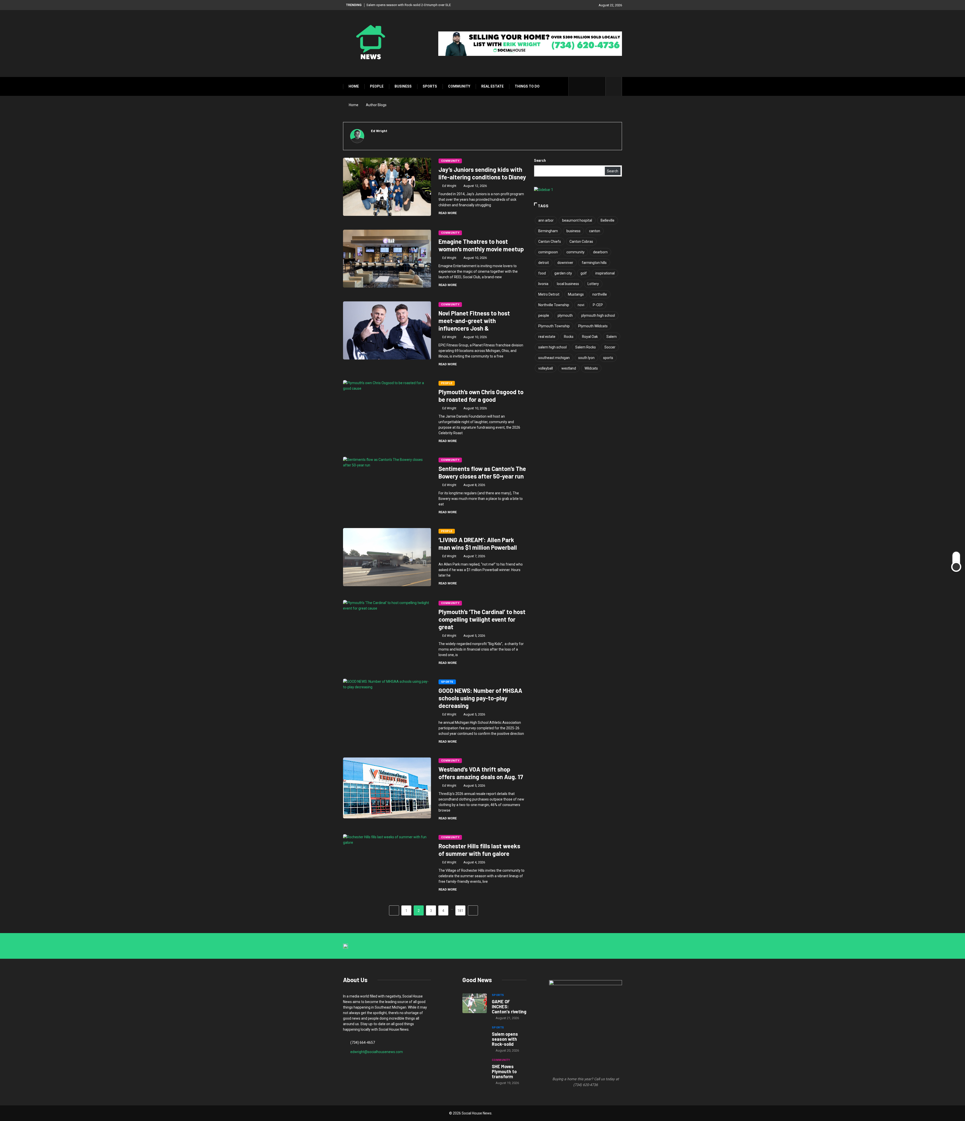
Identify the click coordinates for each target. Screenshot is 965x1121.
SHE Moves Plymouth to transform (504, 1071)
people (543, 315)
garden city (563, 273)
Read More (448, 213)
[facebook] (575, 86)
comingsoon (548, 252)
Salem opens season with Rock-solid (505, 1039)
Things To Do (527, 86)
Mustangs (576, 294)
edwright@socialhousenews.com (376, 1052)
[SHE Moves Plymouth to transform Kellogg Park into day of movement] (474, 1068)
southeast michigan (554, 358)
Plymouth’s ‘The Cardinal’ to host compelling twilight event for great (482, 619)
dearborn (600, 252)
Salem (611, 337)
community (575, 252)
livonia (543, 284)
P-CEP (598, 305)
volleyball (545, 368)
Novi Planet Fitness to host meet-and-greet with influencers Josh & (474, 320)
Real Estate (492, 86)
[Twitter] (583, 86)
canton (594, 231)
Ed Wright (449, 186)
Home (354, 86)
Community (459, 86)
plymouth (565, 315)
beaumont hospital (577, 220)
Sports (430, 86)
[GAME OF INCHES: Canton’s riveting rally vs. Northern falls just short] (474, 1003)
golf (584, 273)
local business (568, 284)
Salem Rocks (585, 347)
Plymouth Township (554, 326)
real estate (546, 337)
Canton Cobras (581, 241)
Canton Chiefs (549, 241)
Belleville (607, 220)
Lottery (593, 284)
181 (460, 911)
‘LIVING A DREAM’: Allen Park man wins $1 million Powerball (478, 543)
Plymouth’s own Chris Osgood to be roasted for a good (481, 395)
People (376, 86)
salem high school (552, 347)
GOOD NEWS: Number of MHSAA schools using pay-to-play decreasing (480, 698)
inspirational (605, 273)
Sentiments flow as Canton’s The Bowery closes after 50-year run (482, 472)
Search (540, 160)
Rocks (568, 337)
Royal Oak (590, 337)
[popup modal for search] (614, 86)
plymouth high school (598, 315)
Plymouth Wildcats (593, 326)
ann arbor (546, 220)
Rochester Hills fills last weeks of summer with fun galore (479, 849)
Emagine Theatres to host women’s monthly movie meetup (481, 245)
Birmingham (548, 231)
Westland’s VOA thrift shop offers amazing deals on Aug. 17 (481, 773)
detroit (543, 263)
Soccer (609, 347)
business (573, 231)
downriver (565, 263)
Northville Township (553, 305)
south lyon (586, 358)
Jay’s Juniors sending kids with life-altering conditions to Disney (482, 173)
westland (568, 368)
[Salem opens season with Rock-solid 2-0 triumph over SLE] (474, 1036)
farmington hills (594, 263)
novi (581, 305)
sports (608, 358)
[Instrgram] (591, 86)
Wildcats (591, 368)
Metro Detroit (548, 294)
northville (599, 294)
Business (403, 86)
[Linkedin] (599, 86)
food (542, 273)
